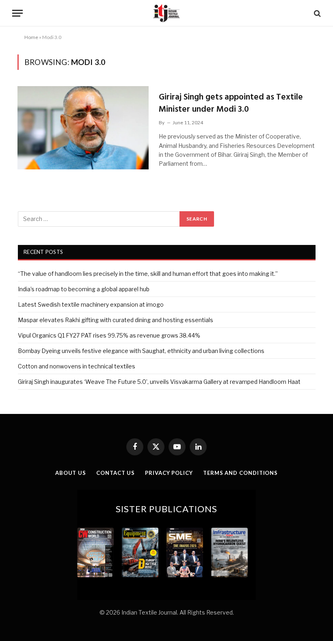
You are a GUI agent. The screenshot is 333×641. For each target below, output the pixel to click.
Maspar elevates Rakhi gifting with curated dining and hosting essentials (115, 319)
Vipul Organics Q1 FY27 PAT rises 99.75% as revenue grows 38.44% (109, 335)
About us (70, 473)
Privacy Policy (169, 473)
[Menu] (17, 13)
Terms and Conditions (240, 473)
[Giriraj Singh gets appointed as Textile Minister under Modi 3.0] (83, 127)
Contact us (115, 473)
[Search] (316, 13)
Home (31, 37)
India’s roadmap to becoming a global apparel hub (83, 289)
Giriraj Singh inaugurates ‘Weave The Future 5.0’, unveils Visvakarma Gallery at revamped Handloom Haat (159, 381)
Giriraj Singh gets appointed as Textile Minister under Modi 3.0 (231, 103)
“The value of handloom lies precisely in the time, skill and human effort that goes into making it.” (148, 273)
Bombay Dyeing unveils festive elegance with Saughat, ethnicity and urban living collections (141, 350)
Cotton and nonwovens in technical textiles (76, 366)
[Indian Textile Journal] (166, 13)
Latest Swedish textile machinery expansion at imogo (91, 304)
